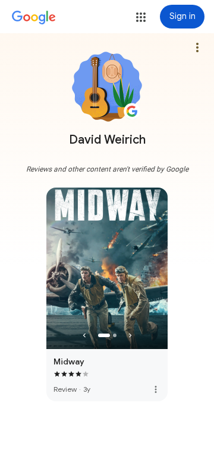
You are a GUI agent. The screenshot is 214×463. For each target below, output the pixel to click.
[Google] (34, 18)
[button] (141, 17)
